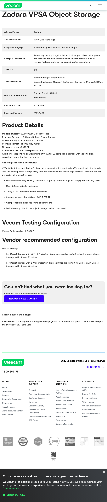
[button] (53, 495)
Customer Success (37, 398)
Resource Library (89, 398)
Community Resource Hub (40, 416)
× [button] (104, 472)
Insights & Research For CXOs (92, 389)
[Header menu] (100, 6)
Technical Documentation (40, 394)
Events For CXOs (89, 394)
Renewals (33, 402)
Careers (5, 395)
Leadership (7, 391)
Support (32, 390)
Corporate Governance (12, 399)
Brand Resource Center (12, 410)
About (4, 387)
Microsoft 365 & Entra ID (66, 412)
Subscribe (93, 367)
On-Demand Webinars (92, 405)
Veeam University (36, 405)
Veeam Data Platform (65, 400)
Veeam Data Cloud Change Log (37, 411)
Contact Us (7, 403)
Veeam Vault (61, 408)
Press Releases (8, 407)
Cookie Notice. (11, 488)
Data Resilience (62, 397)
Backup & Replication (65, 424)
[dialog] (53, 485)
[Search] (91, 6)
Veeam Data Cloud (64, 404)
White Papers (88, 402)
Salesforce (60, 416)
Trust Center (7, 414)
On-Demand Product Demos (91, 415)
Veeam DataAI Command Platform (66, 392)
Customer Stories (90, 409)
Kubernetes (61, 420)
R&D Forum (33, 420)
